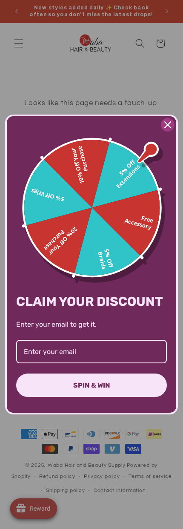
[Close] (167, 125)
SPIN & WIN (91, 385)
